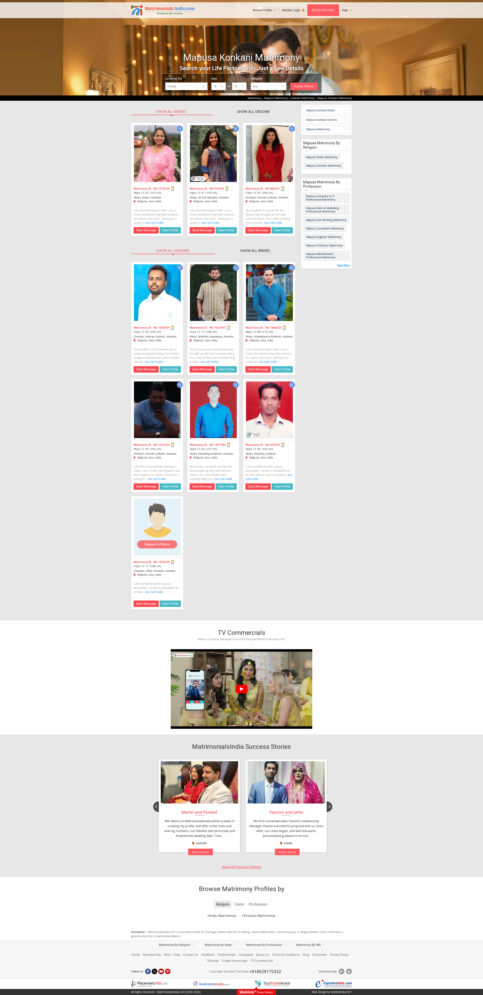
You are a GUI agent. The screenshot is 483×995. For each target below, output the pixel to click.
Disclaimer (319, 955)
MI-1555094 (162, 327)
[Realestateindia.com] (211, 984)
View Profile (170, 230)
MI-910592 (217, 188)
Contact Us (190, 955)
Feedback (208, 955)
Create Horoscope (234, 961)
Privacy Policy (339, 955)
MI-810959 (272, 445)
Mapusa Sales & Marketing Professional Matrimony (322, 209)
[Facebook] (148, 971)
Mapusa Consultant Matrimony (325, 228)
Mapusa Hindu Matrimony (322, 157)
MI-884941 (272, 188)
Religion (256, 78)
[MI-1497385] (213, 409)
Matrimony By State (218, 945)
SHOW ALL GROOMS (253, 111)
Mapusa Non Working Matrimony (326, 220)
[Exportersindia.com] (334, 984)
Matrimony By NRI (308, 945)
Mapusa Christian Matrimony (323, 165)
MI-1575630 (162, 188)
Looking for (173, 78)
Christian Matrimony (258, 915)
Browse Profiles (263, 10)
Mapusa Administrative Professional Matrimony (320, 255)
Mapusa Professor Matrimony (324, 245)
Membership (152, 955)
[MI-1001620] (157, 409)
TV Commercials (261, 961)
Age (214, 78)
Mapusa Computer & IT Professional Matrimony (320, 197)
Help (345, 10)
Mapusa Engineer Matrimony (323, 237)
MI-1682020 (273, 327)
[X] (154, 971)
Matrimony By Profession (264, 945)
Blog (306, 955)
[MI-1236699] (157, 527)
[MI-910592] (213, 153)
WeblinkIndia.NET (341, 992)
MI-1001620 (162, 445)
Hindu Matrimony (222, 915)
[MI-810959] (269, 409)
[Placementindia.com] (149, 984)
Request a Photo (157, 544)
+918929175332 (265, 971)
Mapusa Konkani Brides (320, 110)
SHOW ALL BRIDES (171, 111)
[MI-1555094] (157, 292)
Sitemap (213, 961)
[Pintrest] (168, 971)
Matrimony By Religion (175, 945)
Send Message (146, 230)
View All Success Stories (241, 867)
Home (136, 955)
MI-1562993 (218, 327)
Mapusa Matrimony (318, 129)
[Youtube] (161, 971)
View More (343, 265)
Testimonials (226, 955)
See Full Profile (154, 223)
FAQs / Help (172, 955)
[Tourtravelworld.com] (272, 984)
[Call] (180, 129)
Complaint (245, 955)
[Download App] (341, 971)
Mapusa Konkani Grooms (321, 119)
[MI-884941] (269, 153)
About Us (262, 955)
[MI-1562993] (213, 292)
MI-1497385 (218, 445)
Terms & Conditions (286, 955)
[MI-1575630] (157, 153)
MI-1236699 (162, 562)
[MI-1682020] (269, 292)
